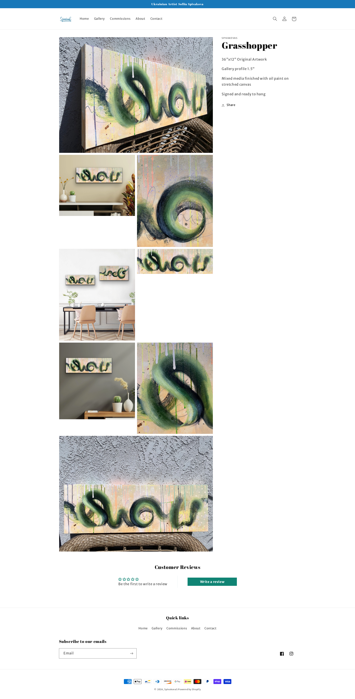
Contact (210, 628)
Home (143, 628)
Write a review (212, 582)
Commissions (176, 628)
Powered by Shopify (189, 689)
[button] (275, 19)
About (196, 628)
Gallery (157, 628)
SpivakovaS (171, 689)
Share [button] (231, 105)
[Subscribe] (131, 653)
